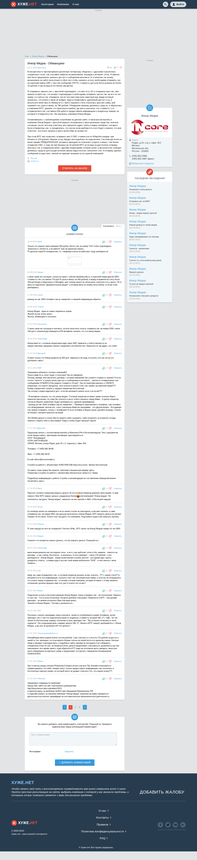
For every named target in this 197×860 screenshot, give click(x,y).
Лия (39, 610)
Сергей (41, 524)
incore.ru (35, 161)
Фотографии (34, 751)
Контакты (102, 817)
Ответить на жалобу (74, 168)
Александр (42, 339)
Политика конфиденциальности (102, 831)
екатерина (42, 324)
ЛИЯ (39, 368)
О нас (76, 4)
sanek (40, 295)
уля (39, 570)
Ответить (118, 242)
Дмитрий (41, 353)
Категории (47, 4)
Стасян (41, 307)
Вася (40, 488)
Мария (40, 536)
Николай (41, 678)
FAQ (102, 838)
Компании (63, 4)
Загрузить (69, 751)
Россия (34, 158)
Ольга (40, 507)
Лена (40, 241)
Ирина (40, 272)
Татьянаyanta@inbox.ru (48, 633)
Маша (40, 661)
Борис (40, 590)
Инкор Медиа (137, 185)
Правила (102, 824)
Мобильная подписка (143, 163)
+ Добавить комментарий (74, 762)
